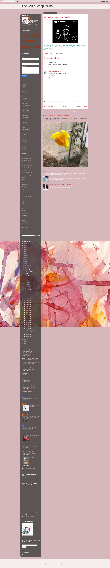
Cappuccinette (51, 71)
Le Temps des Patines (28, 457)
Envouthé (24, 141)
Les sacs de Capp (26, 170)
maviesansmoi (27, 367)
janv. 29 (28, 292)
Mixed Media (25, 184)
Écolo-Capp (24, 139)
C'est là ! (60, 49)
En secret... (26, 434)
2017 (24, 247)
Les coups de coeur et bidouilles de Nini (28, 352)
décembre (27, 265)
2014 (24, 253)
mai (26, 280)
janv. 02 (28, 334)
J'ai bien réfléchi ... (27, 381)
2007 (24, 341)
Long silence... (26, 354)
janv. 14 (28, 312)
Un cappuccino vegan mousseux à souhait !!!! (60, 184)
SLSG (23, 201)
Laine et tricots (25, 151)
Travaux (24, 217)
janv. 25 (28, 298)
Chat (23, 124)
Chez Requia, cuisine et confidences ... (29, 379)
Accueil (65, 106)
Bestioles (24, 91)
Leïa (23, 155)
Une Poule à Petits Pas (29, 386)
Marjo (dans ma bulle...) (29, 404)
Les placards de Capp (27, 167)
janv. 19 (28, 306)
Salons (23, 198)
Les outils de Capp (26, 163)
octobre (27, 269)
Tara (23, 208)
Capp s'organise (25, 117)
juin (26, 278)
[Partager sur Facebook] (61, 53)
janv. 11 (28, 318)
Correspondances (26, 129)
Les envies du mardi (26, 158)
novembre (27, 267)
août (26, 273)
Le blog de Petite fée (28, 452)
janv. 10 (28, 320)
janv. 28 (28, 294)
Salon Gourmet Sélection (27, 196)
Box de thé (24, 98)
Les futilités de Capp (26, 160)
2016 (24, 249)
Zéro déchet (24, 227)
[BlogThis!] (58, 53)
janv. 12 (28, 316)
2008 (24, 339)
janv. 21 (28, 304)
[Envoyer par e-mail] (56, 53)
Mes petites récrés (27, 414)
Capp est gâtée (25, 108)
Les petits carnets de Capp (28, 165)
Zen (23, 225)
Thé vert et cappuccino (37, 6)
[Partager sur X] (59, 53)
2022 (24, 374)
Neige (23, 189)
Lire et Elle (24, 478)
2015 (24, 251)
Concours (24, 127)
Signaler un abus (26, 508)
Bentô (23, 89)
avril (26, 282)
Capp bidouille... (25, 103)
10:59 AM (55, 62)
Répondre (50, 66)
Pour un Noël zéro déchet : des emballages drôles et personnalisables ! (30, 428)
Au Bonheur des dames (29, 468)
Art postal (24, 84)
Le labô (25, 425)
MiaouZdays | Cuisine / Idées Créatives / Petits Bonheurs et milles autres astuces (30, 360)
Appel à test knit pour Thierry (29, 387)
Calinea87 (25, 373)
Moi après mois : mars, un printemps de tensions (56, 115)
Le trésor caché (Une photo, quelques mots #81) (34, 417)
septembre (27, 271)
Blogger (63, 564)
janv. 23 (28, 300)
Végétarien (24, 222)
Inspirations (24, 144)
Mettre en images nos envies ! (29, 453)
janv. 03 (28, 328)
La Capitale (24, 148)
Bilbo (23, 93)
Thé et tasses (25, 210)
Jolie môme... (26, 392)
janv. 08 (28, 324)
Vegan (23, 220)
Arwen (23, 86)
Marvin (23, 182)
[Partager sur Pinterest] (62, 53)
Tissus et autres (25, 213)
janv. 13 (28, 314)
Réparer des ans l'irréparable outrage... (58, 176)
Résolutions (24, 194)
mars (26, 284)
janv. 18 (28, 308)
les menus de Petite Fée (29, 445)
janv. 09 (28, 322)
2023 (24, 243)
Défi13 (23, 136)
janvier (26, 288)
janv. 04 (28, 326)
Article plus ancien (82, 106)
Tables (23, 203)
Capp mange (25, 115)
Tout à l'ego (24, 215)
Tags (23, 206)
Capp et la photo (25, 110)
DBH (23, 132)
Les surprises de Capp (27, 172)
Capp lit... (24, 112)
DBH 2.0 (24, 134)
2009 (24, 264)
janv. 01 (28, 336)
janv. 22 (28, 302)
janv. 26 (28, 296)
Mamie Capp (25, 179)
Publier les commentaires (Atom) (69, 111)
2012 (24, 257)
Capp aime (24, 101)
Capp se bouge (25, 120)
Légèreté (24, 153)
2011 (24, 259)
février (26, 286)
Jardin (23, 146)
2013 (24, 255)
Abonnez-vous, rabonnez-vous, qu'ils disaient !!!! (54, 171)
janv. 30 (28, 289)
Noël (23, 191)
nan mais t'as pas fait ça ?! (29, 369)
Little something (27, 391)
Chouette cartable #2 (34, 435)
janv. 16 (28, 310)
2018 (24, 245)
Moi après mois (25, 187)
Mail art (23, 177)
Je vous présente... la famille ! (30, 331)
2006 (24, 343)
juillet (26, 275)
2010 (24, 261)
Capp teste (24, 122)
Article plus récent (49, 106)
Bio (22, 96)
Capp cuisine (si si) (26, 105)
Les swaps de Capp (26, 175)
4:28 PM (59, 71)
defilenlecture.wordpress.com (30, 397)
